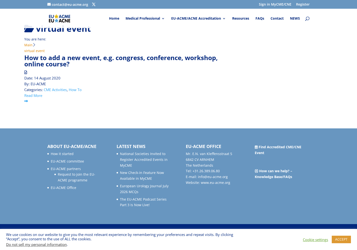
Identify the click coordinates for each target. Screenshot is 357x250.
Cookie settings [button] (315, 239)
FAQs (259, 19)
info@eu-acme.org (213, 176)
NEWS (295, 19)
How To (75, 89)
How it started (62, 153)
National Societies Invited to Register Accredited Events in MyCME (144, 159)
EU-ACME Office (63, 187)
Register (303, 5)
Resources (240, 19)
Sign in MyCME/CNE (275, 5)
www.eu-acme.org (215, 182)
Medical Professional (143, 19)
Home (114, 19)
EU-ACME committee (67, 161)
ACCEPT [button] (341, 239)
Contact (277, 19)
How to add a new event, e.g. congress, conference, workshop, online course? (121, 60)
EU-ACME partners (66, 168)
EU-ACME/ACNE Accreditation (196, 19)
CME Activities (55, 89)
